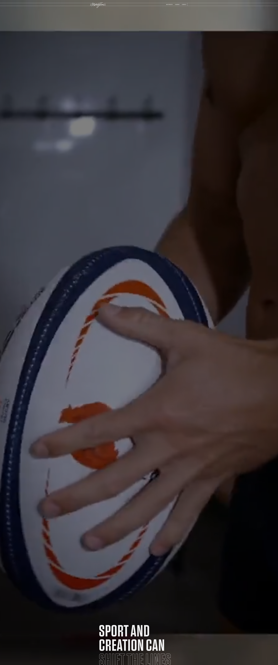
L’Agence (177, 4)
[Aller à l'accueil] (98, 5)
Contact (184, 4)
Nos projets (169, 4)
